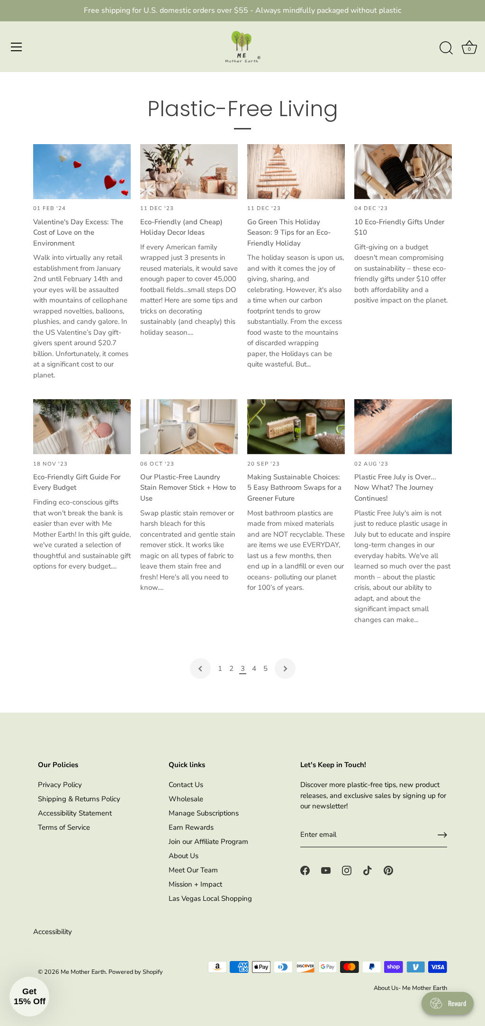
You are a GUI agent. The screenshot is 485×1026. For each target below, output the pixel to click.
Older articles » (285, 668)
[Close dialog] (213, 750)
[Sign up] (442, 835)
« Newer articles (200, 668)
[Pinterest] (388, 870)
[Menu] (16, 47)
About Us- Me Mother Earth (410, 988)
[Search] (446, 48)
